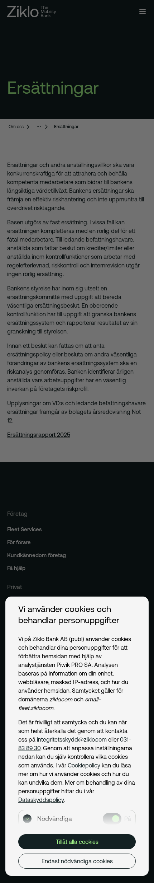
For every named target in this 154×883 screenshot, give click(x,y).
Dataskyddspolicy (41, 799)
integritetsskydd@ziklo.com (72, 739)
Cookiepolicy (84, 765)
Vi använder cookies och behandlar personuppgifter (68, 614)
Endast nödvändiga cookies (77, 861)
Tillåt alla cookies (77, 841)
